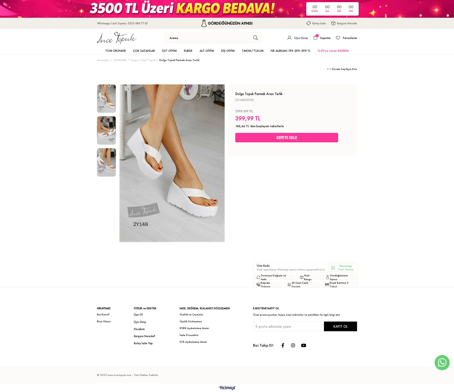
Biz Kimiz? (103, 314)
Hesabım (139, 329)
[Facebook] (282, 345)
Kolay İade (319, 23)
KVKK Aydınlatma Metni (194, 328)
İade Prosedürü (189, 335)
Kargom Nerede (347, 23)
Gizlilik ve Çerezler (191, 314)
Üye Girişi (140, 322)
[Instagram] (293, 345)
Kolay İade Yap (143, 343)
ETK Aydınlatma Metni (193, 342)
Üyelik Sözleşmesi (191, 321)
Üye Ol (138, 315)
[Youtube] (303, 345)
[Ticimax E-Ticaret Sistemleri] (227, 388)
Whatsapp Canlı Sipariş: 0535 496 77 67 (122, 23)
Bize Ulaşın (104, 321)
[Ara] (255, 38)
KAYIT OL (340, 326)
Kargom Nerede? (144, 336)
